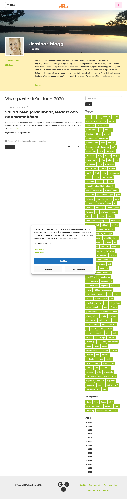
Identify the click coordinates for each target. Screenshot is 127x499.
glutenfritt (110, 186)
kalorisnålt (105, 212)
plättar (95, 316)
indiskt (108, 203)
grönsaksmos (102, 194)
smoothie (111, 337)
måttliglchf (107, 272)
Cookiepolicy (39, 249)
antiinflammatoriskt (98, 121)
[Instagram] (60, 484)
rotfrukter (90, 333)
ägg (99, 116)
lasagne (108, 242)
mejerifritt (104, 285)
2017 (88, 453)
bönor (103, 142)
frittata (96, 177)
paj (111, 303)
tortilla (111, 363)
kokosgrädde (103, 220)
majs (109, 264)
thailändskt (90, 359)
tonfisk (97, 363)
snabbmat (102, 341)
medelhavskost (32, 141)
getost (99, 181)
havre (117, 199)
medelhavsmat (106, 281)
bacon (99, 125)
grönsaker (90, 194)
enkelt (95, 160)
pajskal (117, 303)
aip (87, 121)
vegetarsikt (90, 385)
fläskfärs (103, 168)
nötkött (97, 298)
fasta (100, 164)
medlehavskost (92, 285)
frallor (104, 173)
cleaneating (90, 155)
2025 (88, 422)
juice (98, 207)
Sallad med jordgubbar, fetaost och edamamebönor (41, 114)
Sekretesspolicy (95, 485)
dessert (108, 155)
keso (88, 216)
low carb (103, 255)
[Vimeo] (63, 489)
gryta (118, 194)
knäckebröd (91, 220)
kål (97, 212)
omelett (99, 303)
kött (97, 225)
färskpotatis (90, 164)
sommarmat (113, 341)
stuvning (89, 354)
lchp (102, 246)
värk (100, 376)
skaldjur (102, 337)
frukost (110, 177)
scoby (115, 333)
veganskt (90, 380)
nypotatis (90, 303)
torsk (105, 363)
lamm (115, 238)
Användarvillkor (110, 485)
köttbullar (105, 225)
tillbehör (89, 363)
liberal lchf (115, 246)
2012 (88, 472)
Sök (88, 104)
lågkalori (97, 238)
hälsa (98, 199)
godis (88, 190)
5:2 (94, 116)
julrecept (89, 212)
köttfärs (115, 225)
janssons (89, 207)
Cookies (83, 485)
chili (94, 151)
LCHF (111, 402)
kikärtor (111, 216)
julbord (109, 207)
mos (109, 294)
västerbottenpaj (110, 376)
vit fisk (109, 385)
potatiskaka (113, 316)
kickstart (102, 216)
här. (17, 128)
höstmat (100, 203)
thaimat (100, 359)
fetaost (89, 168)
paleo (88, 307)
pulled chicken (104, 320)
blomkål (107, 134)
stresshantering (92, 350)
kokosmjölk (115, 220)
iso (115, 203)
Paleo (117, 406)
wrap (105, 389)
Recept (10, 141)
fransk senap (114, 173)
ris (87, 329)
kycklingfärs (109, 229)
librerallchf (110, 251)
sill (96, 337)
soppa (88, 346)
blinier (98, 134)
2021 (88, 437)
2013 (88, 468)
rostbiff (101, 329)
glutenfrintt (99, 186)
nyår (111, 298)
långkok (99, 242)
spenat (104, 346)
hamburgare (107, 199)
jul (103, 207)
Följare (10, 65)
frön (103, 177)
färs (116, 160)
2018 (88, 449)
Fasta (96, 402)
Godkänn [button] (63, 261)
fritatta (88, 177)
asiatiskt (112, 121)
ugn (96, 367)
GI (105, 181)
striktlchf (114, 350)
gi (39, 141)
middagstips (107, 290)
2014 (88, 464)
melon (88, 290)
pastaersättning (92, 311)
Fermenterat (102, 410)
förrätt (97, 173)
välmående (108, 372)
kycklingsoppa (106, 233)
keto (94, 216)
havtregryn (90, 203)
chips (101, 151)
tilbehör (109, 359)
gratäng (108, 190)
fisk (95, 168)
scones (89, 337)
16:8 (88, 116)
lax (115, 242)
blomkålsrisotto (92, 142)
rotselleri (99, 333)
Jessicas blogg (46, 44)
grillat (115, 190)
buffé (114, 147)
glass (111, 181)
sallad (43, 141)
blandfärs (90, 134)
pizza (88, 316)
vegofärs (101, 385)
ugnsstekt (90, 372)
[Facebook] (66, 484)
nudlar (104, 298)
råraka (89, 324)
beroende (108, 129)
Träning (89, 367)
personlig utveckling (109, 311)
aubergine (90, 125)
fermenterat (109, 164)
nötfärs (89, 298)
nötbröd (117, 294)
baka (106, 125)
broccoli (89, 147)
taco (97, 354)
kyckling (99, 229)
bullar (88, 151)
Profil (13, 61)
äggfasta (106, 116)
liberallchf (21, 141)
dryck (88, 160)
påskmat (113, 307)
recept (96, 324)
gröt (111, 194)
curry (100, 155)
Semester (108, 406)
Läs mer (38, 85)
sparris (96, 346)
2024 (88, 426)
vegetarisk (100, 380)
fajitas (103, 160)
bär (101, 129)
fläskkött (112, 168)
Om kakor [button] (48, 269)
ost (106, 303)
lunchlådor (107, 259)
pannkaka (97, 307)
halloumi (89, 199)
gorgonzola (97, 190)
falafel (110, 160)
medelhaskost (104, 277)
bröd (97, 147)
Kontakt (91, 490)
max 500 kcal (91, 277)
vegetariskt (111, 380)
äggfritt (115, 116)
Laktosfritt (113, 410)
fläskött (89, 173)
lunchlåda (97, 259)
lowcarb (113, 255)
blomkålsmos (91, 138)
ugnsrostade (105, 367)
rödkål (93, 329)
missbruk (101, 294)
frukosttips (90, 181)
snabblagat (90, 341)
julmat (116, 207)
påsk (105, 307)
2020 (88, 441)
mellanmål (115, 285)
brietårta (111, 142)
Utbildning (90, 410)
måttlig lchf (104, 268)
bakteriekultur (91, 129)
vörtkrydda (90, 389)
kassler (114, 212)
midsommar (91, 294)
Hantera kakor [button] (79, 269)
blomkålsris (103, 138)
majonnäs (101, 264)
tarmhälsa (105, 354)
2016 (88, 456)
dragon (116, 155)
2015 (88, 460)
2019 (88, 445)
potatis (103, 316)
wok (98, 389)
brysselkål (105, 147)
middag (97, 290)
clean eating (110, 151)
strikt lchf (104, 350)
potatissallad (91, 320)
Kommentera (76, 147)
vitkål (116, 385)
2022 (88, 434)
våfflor (99, 372)
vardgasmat (91, 376)
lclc (107, 246)
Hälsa (88, 402)
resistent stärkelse (109, 324)
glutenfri (89, 186)
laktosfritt (107, 238)
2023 (88, 430)
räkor (115, 320)
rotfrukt (109, 329)
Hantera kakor (103, 490)
